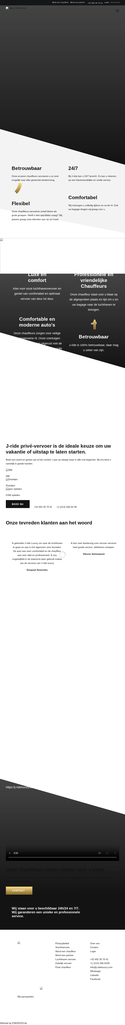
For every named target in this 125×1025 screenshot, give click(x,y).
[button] (117, 10)
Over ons (95, 943)
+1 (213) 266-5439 (100, 963)
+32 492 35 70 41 (95, 3)
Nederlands (115, 2)
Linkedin (94, 975)
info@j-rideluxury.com (101, 967)
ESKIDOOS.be (19, 1023)
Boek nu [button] (18, 504)
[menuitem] (60, 2)
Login (106, 2)
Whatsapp (95, 971)
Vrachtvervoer (62, 947)
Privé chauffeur (63, 967)
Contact (94, 947)
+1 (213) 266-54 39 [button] (67, 507)
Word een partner (77, 2)
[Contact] (62, 878)
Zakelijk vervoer (63, 963)
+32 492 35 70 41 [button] (43, 507)
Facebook (95, 979)
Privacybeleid (62, 943)
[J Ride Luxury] (16, 11)
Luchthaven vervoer (65, 959)
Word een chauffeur (60, 2)
